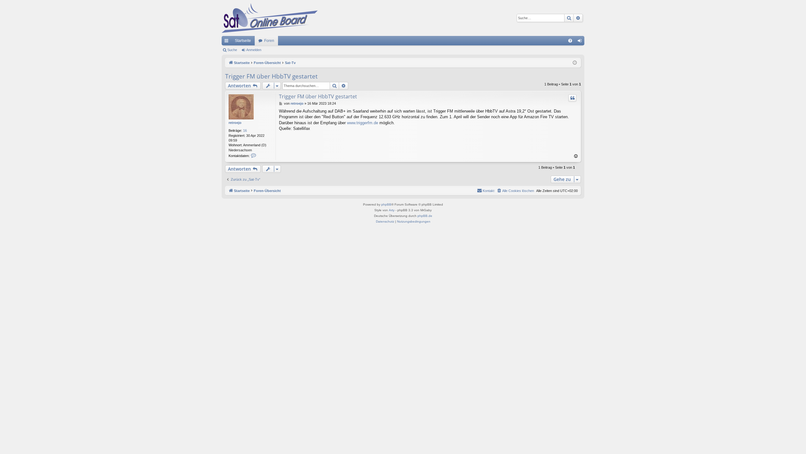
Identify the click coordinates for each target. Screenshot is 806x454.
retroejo (235, 123)
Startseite (243, 40)
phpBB (386, 204)
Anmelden (253, 50)
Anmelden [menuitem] (580, 41)
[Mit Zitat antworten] (572, 98)
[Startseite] (270, 18)
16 (245, 130)
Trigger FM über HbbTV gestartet (271, 76)
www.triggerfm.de (362, 122)
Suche (232, 50)
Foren (269, 40)
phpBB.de (424, 216)
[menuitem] (570, 40)
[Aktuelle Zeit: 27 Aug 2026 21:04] (575, 63)
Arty (391, 210)
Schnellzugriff (227, 41)
